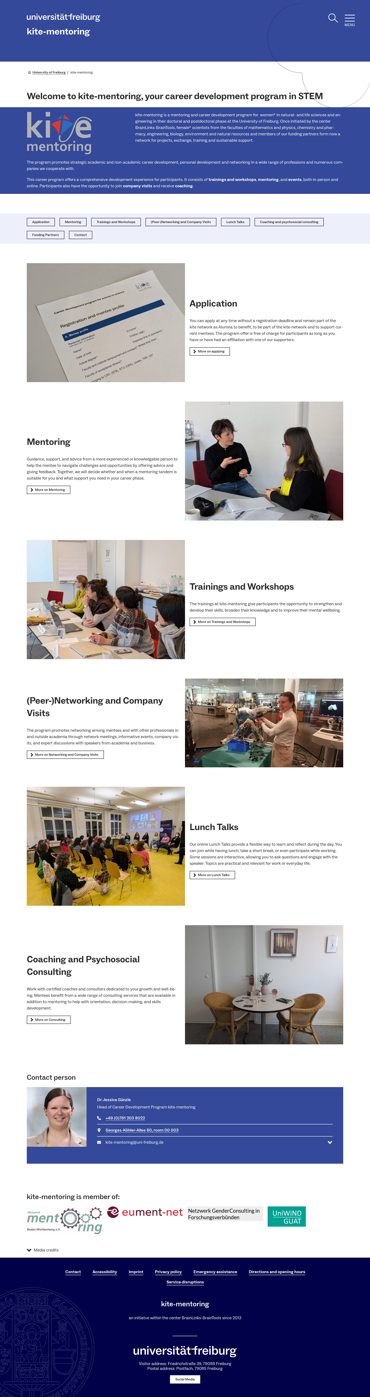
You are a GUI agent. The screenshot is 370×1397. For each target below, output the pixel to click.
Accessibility (104, 1272)
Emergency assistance (215, 1272)
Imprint (136, 1272)
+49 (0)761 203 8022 (125, 1118)
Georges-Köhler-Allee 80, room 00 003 (142, 1130)
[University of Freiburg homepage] (63, 18)
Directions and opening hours (277, 1272)
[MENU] (350, 18)
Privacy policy (168, 1272)
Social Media (185, 1379)
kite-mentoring (58, 32)
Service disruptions (185, 1282)
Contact (73, 1272)
